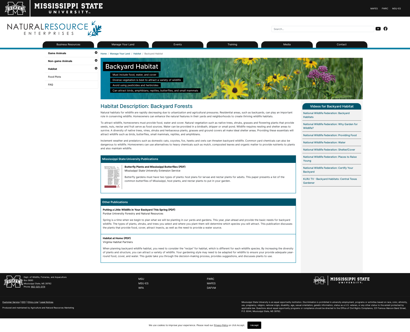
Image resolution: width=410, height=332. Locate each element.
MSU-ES (396, 8)
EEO (23, 302)
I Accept (254, 325)
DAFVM (211, 287)
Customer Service (11, 302)
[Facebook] (385, 29)
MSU (141, 278)
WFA (141, 287)
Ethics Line (33, 302)
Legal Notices (46, 302)
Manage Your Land (120, 53)
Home (104, 53)
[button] (378, 29)
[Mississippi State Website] (341, 280)
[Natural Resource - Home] (54, 28)
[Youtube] (378, 29)
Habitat (137, 53)
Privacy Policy (221, 325)
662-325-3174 (38, 287)
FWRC (385, 8)
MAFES (374, 8)
